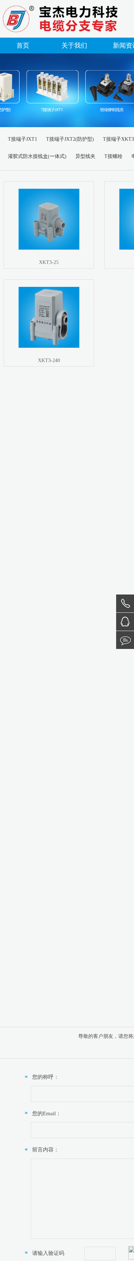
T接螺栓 (113, 156)
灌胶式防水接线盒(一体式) (37, 156)
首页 (22, 45)
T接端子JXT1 (22, 139)
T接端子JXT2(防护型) (70, 139)
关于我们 (74, 45)
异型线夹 (85, 156)
